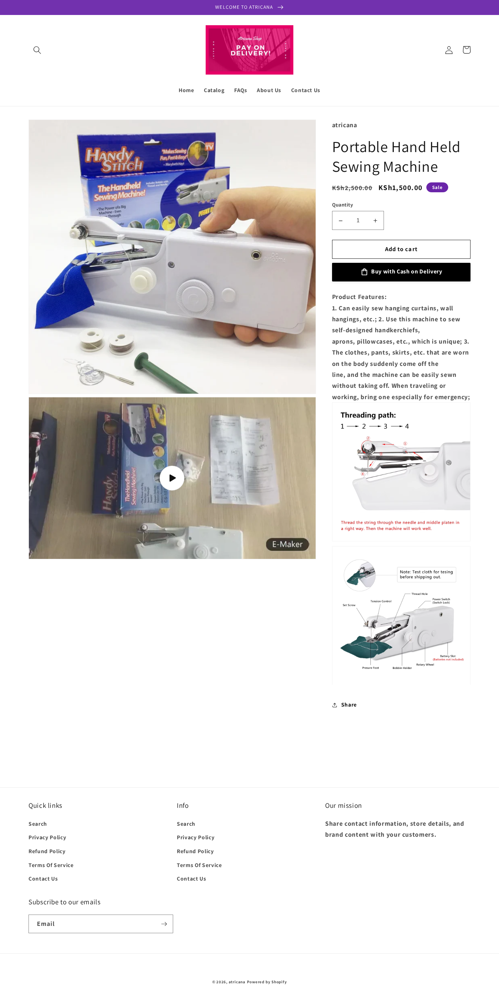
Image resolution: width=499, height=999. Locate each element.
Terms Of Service (51, 865)
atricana (237, 981)
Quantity (342, 204)
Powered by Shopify (267, 981)
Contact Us (43, 878)
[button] (37, 49)
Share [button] (349, 704)
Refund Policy (47, 851)
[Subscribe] (164, 924)
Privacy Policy (47, 837)
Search (37, 823)
